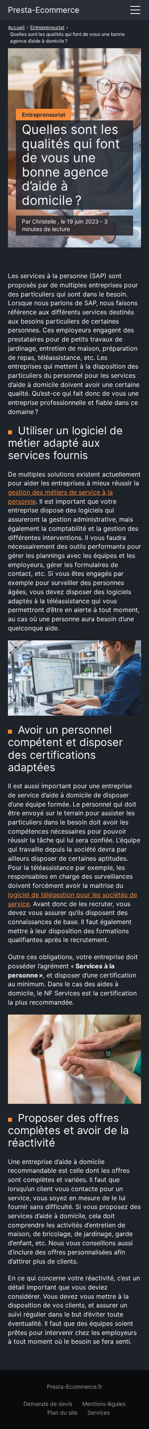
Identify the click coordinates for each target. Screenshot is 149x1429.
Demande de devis (47, 1403)
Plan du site (62, 1412)
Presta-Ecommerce (43, 10)
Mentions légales (104, 1403)
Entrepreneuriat (43, 114)
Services (98, 1412)
